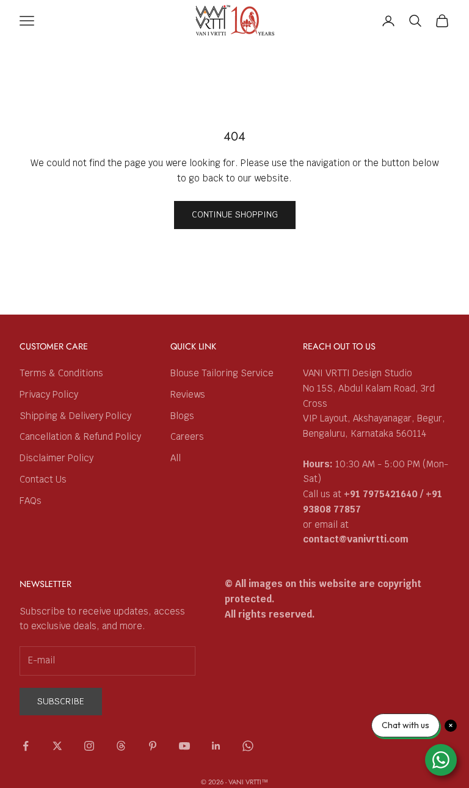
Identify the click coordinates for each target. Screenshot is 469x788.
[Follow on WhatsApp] (248, 746)
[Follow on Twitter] (57, 746)
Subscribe (60, 701)
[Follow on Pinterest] (153, 746)
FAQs (31, 500)
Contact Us (43, 479)
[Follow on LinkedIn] (216, 746)
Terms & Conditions (61, 373)
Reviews (187, 394)
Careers (187, 436)
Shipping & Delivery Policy (75, 415)
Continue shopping (235, 214)
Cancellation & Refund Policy (80, 436)
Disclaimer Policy (56, 458)
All (175, 458)
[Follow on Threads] (121, 746)
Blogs (182, 415)
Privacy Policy (49, 394)
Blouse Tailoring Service (222, 373)
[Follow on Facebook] (26, 746)
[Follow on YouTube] (184, 746)
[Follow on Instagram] (89, 746)
